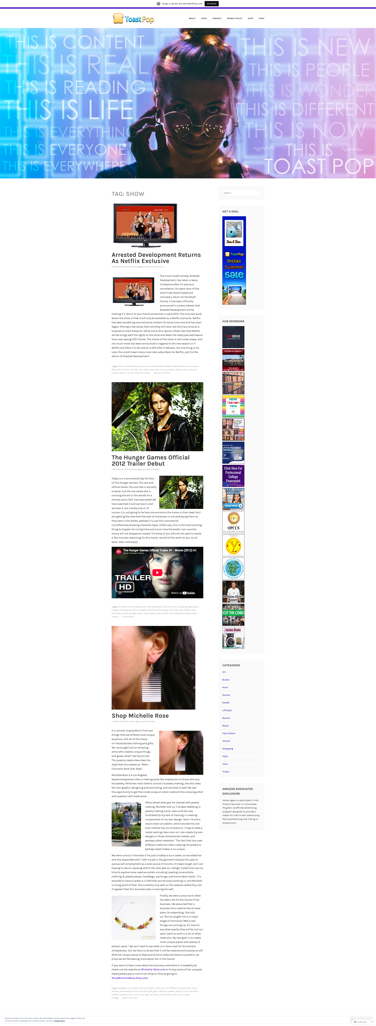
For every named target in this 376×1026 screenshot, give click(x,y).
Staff (261, 18)
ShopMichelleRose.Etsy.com (129, 978)
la (184, 991)
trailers (115, 616)
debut (159, 606)
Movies (155, 469)
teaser (153, 613)
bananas (145, 366)
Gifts (155, 991)
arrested (128, 366)
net (140, 369)
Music (225, 725)
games (184, 606)
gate (191, 606)
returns (193, 369)
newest (186, 610)
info (127, 369)
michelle (193, 991)
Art (128, 988)
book (143, 606)
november (116, 613)
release (178, 369)
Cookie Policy (59, 1021)
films (170, 606)
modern (115, 994)
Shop (250, 18)
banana (137, 366)
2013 (121, 366)
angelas (122, 988)
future (135, 991)
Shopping (227, 748)
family (115, 369)
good (196, 606)
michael (134, 369)
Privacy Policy (234, 18)
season (122, 373)
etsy (194, 988)
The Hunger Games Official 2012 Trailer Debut (151, 460)
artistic (134, 988)
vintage (115, 998)
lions (134, 610)
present (124, 994)
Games (226, 695)
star (175, 994)
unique (186, 994)
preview (170, 369)
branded (150, 988)
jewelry (179, 991)
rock (136, 994)
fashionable (125, 991)
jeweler (171, 991)
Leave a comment (161, 373)
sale (147, 994)
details (168, 366)
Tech (225, 764)
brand (142, 988)
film (165, 606)
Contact (216, 18)
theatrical (179, 613)
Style (152, 721)
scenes (115, 373)
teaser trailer (163, 613)
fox (123, 369)
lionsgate (142, 610)
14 (119, 606)
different (174, 988)
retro (131, 994)
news (156, 369)
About (192, 18)
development (178, 366)
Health (225, 702)
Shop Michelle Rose (140, 715)
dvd (187, 366)
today (187, 613)
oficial (125, 613)
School (226, 741)
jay (130, 610)
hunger (115, 610)
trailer (194, 613)
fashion (115, 991)
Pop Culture (157, 266)
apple (138, 606)
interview (123, 610)
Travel (225, 771)
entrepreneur (185, 988)
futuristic (143, 991)
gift (150, 991)
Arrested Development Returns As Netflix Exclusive (156, 258)
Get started (211, 3)
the (141, 373)
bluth (161, 366)
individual (162, 991)
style (180, 994)
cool (167, 988)
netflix (146, 369)
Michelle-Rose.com (153, 969)
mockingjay (162, 610)
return (186, 369)
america (130, 606)
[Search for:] (241, 192)
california (159, 988)
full (179, 606)
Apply (204, 18)
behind (154, 366)
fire (175, 606)
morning (173, 610)
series (130, 373)
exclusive (194, 366)
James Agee (136, 266)
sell (151, 994)
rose (142, 994)
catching (151, 606)
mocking (152, 610)
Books (225, 679)
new (151, 369)
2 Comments (128, 616)
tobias (147, 373)
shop (156, 994)
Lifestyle (227, 710)
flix (119, 369)
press (163, 369)
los (187, 991)
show (136, 373)
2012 (123, 606)
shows (169, 994)
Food (225, 687)
